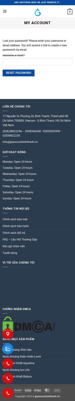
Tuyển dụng (10, 253)
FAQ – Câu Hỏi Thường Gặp (20, 239)
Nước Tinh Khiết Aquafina (18, 363)
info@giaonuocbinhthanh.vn (20, 142)
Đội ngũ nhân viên (14, 246)
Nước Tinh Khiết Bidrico (17, 376)
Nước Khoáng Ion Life (16, 370)
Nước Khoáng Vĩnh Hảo (17, 349)
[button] (5, 11)
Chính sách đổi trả (14, 233)
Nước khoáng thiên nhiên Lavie (22, 356)
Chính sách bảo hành (16, 226)
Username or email (19, 55)
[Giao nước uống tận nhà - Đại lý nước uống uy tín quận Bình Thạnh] (37, 11)
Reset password (18, 72)
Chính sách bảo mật (15, 219)
